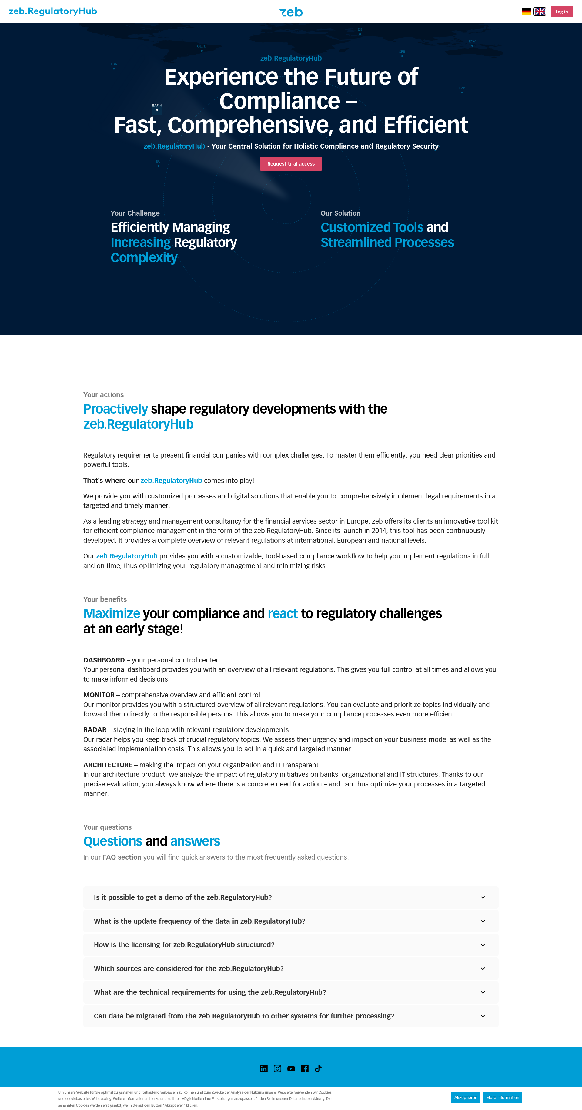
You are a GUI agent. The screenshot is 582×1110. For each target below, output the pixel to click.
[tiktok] (318, 1068)
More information (502, 1097)
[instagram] (277, 1068)
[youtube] (291, 1068)
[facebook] (305, 1068)
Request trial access (291, 164)
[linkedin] (264, 1068)
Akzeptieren (465, 1097)
